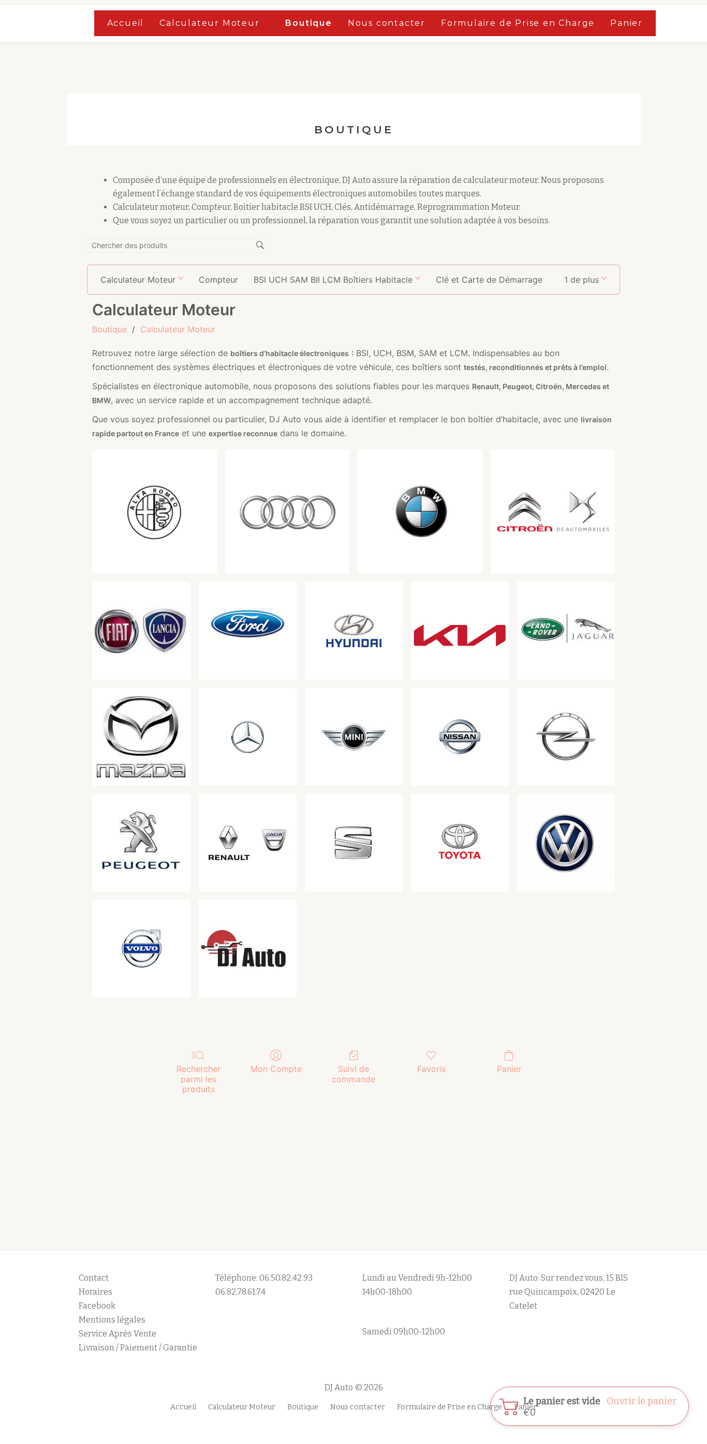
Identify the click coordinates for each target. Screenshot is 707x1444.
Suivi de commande (353, 1074)
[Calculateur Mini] (354, 737)
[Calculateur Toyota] (460, 843)
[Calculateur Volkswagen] (566, 843)
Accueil (125, 23)
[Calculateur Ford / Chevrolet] (248, 631)
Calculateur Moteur (209, 23)
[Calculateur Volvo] (141, 948)
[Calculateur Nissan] (460, 737)
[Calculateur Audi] (287, 512)
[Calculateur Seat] (354, 843)
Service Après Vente (117, 1334)
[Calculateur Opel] (566, 737)
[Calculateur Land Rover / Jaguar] (566, 631)
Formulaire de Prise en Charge (518, 23)
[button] (585, 279)
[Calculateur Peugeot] (141, 843)
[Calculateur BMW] (420, 512)
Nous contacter (386, 23)
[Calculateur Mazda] (141, 737)
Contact (94, 1278)
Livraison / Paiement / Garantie (138, 1348)
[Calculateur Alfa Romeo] (154, 512)
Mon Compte (276, 1069)
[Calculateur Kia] (460, 631)
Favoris (431, 1069)
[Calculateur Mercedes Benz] (248, 737)
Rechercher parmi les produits (198, 1079)
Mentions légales (113, 1320)
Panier (626, 23)
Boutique (308, 23)
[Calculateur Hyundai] (354, 631)
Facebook (97, 1306)
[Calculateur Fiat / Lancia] (141, 631)
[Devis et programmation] (248, 948)
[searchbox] (177, 246)
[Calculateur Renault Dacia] (248, 843)
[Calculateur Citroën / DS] (553, 512)
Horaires (95, 1292)
